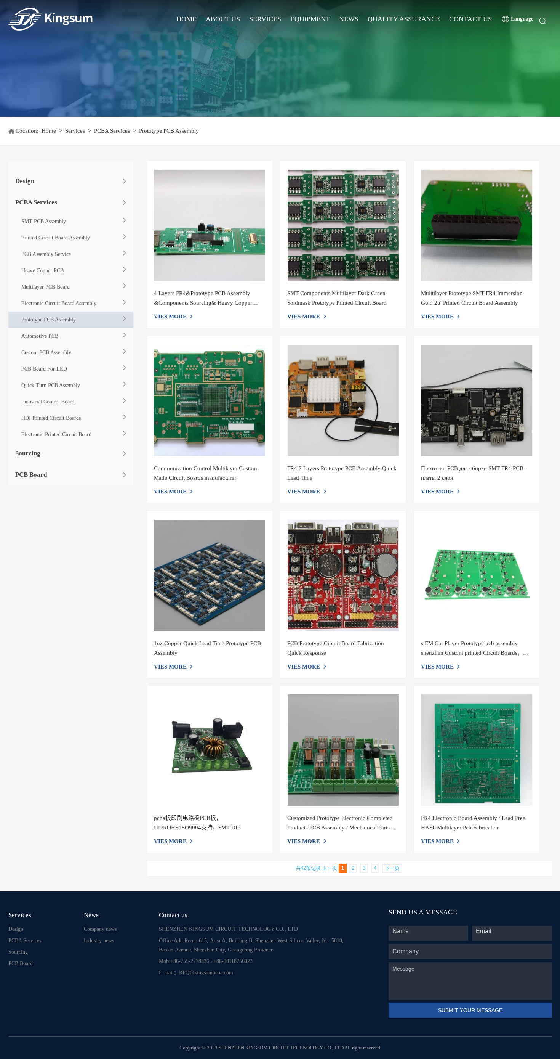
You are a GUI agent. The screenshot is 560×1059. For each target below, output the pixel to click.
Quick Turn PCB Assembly (50, 385)
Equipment (310, 19)
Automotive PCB (39, 336)
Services (265, 19)
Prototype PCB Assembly (48, 320)
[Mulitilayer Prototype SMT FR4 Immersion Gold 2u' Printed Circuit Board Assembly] (477, 225)
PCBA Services (112, 131)
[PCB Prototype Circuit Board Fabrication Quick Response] (343, 575)
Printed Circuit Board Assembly (55, 238)
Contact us (173, 915)
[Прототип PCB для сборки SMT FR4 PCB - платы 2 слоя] (477, 400)
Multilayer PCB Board (45, 287)
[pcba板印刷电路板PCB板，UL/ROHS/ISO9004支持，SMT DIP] (210, 750)
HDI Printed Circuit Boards (51, 418)
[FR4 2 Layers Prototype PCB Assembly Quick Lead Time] (343, 400)
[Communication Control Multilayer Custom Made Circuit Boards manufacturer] (210, 400)
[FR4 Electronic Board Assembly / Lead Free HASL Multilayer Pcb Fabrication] (477, 750)
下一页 (392, 868)
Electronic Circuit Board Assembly (58, 303)
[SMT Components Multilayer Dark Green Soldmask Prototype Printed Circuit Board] (343, 225)
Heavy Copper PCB (42, 270)
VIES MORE (170, 316)
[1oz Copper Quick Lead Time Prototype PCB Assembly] (210, 575)
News (348, 19)
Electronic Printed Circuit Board (56, 434)
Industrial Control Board (47, 402)
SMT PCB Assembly (43, 221)
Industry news (99, 940)
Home (186, 19)
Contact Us (470, 19)
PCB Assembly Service (46, 254)
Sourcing (27, 453)
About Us (223, 19)
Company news (100, 929)
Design (24, 181)
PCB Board (31, 474)
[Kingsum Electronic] (79, 19)
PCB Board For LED (44, 369)
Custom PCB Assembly (46, 352)
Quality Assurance (404, 19)
